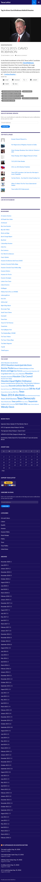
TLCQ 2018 (12, 404)
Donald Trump (25, 371)
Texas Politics (4, 545)
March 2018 (4, 593)
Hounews (22, 374)
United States (4, 549)
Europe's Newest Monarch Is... (19, 139)
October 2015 (5, 682)
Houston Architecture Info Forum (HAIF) (12, 260)
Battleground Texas (29, 368)
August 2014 (4, 730)
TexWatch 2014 (5, 404)
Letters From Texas (6, 281)
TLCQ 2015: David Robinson (14, 50)
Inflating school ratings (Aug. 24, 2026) (11, 860)
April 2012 (4, 827)
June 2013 (4, 779)
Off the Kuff (4, 302)
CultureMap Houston (6, 243)
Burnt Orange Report (6, 236)
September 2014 (5, 727)
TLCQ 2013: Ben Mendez (18, 161)
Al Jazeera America (6, 216)
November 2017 (5, 606)
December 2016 (5, 634)
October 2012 (5, 806)
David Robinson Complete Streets (11, 93)
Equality (3, 525)
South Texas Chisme (6, 312)
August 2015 (4, 689)
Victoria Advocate (35, 404)
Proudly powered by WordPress (8, 879)
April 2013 (4, 786)
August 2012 (4, 813)
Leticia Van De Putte (25, 385)
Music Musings (5, 535)
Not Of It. (3, 298)
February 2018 (5, 596)
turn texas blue (21, 404)
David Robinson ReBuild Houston (11, 98)
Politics (3, 539)
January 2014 (5, 755)
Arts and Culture (5, 518)
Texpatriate (4, 326)
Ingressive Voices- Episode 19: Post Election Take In (14, 424)
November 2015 (5, 679)
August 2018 (4, 582)
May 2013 (4, 782)
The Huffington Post (6, 329)
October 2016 (5, 641)
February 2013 (5, 793)
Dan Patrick (18, 371)
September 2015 (5, 686)
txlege (29, 404)
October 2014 (5, 724)
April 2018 (4, 589)
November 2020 (5, 561)
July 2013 (3, 775)
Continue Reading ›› (10, 74)
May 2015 (4, 699)
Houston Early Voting (8, 100)
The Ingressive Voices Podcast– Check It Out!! (13, 431)
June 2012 (4, 820)
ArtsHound (4, 223)
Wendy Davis (7, 406)
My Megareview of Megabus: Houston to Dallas (24, 144)
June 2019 (4, 565)
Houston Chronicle (6, 376)
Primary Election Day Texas (7, 392)
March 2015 (4, 706)
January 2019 (5, 568)
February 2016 (5, 668)
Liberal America (5, 285)
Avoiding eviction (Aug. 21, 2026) (10, 865)
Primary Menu (38, 2)
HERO (10, 374)
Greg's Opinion (5, 257)
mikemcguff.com (5, 295)
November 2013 (5, 762)
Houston (29, 373)
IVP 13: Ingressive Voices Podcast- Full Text (12, 427)
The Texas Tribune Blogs (7, 340)
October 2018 (5, 579)
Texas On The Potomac (7, 323)
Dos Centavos (4, 250)
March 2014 (4, 748)
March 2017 (4, 624)
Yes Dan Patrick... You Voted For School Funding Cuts (25, 178)
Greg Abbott (4, 374)
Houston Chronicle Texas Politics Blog (11, 267)
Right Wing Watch (6, 305)
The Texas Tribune (6, 336)
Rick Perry (16, 392)
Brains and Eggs (5, 233)
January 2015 (5, 713)
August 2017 (4, 610)
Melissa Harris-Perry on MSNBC (9, 291)
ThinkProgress (5, 350)
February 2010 (5, 837)
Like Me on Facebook (7, 200)
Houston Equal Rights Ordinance (16, 381)
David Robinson (28, 63)
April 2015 (4, 703)
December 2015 (5, 675)
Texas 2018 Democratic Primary (32, 395)
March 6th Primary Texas (6, 389)
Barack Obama (19, 368)
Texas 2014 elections (13, 395)
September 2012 (5, 810)
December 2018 (5, 572)
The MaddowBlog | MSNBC (8, 333)
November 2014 (5, 720)
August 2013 (4, 772)
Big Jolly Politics (5, 229)
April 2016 (4, 662)
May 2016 (4, 658)
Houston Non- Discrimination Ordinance (28, 383)
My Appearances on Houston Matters (15, 845)
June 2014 (4, 737)
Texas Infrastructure (6, 401)
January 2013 (5, 796)
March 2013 (4, 789)
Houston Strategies (6, 278)
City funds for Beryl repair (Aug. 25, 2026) (12, 854)
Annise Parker (7, 368)
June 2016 (4, 655)
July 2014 (3, 734)
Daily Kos (3, 247)
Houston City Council (23, 376)
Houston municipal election (8, 383)
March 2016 (4, 665)
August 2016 (4, 648)
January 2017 (5, 630)
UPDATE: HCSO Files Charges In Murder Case (13, 434)
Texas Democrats (26, 398)
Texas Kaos (4, 319)
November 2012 (5, 803)
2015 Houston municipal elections (11, 91)
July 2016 (3, 651)
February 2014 (5, 751)
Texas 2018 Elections (9, 399)
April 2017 (4, 620)
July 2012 (3, 817)
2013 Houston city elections (9, 363)
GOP (38, 371)
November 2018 (5, 575)
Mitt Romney (16, 389)
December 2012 (5, 799)
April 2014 (4, 744)
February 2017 (5, 627)
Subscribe (5, 126)
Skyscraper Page (5, 309)
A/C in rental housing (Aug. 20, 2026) (11, 870)
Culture (3, 521)
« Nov (3, 470)
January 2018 (5, 599)
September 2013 (5, 768)
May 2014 (4, 741)
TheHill (3, 347)
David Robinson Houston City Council (13, 96)
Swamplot (3, 316)
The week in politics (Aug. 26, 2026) (10, 849)
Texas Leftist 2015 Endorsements (20, 189)
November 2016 (5, 637)
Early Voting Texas (33, 371)
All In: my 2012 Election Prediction (20, 167)
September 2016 (5, 644)
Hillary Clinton (15, 374)
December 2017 (5, 603)
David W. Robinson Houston (30, 98)
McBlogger (4, 288)
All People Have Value (7, 219)
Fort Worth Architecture (7, 254)
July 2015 (3, 693)
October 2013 (5, 765)
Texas (21, 391)
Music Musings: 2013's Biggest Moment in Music (24, 156)
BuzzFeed (3, 240)
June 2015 (4, 696)
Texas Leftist (5, 2)
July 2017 (3, 613)
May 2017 (4, 617)
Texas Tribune (25, 401)
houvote (12, 385)
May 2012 (4, 824)
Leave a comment (22, 55)
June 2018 (4, 586)
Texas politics (17, 401)
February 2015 (5, 710)
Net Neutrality (25, 389)
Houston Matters (5, 271)
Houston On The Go (6, 274)
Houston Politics (6, 45)
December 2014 (5, 717)
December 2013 (5, 758)
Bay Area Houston (6, 226)
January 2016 (5, 672)
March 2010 (4, 834)
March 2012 (4, 831)
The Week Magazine (6, 343)
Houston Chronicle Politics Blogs (9, 264)
